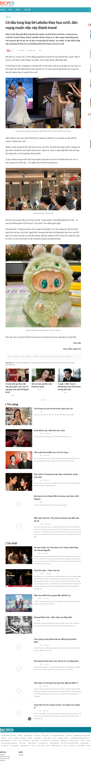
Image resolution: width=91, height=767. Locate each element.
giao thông (41, 745)
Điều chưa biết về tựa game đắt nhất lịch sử (52, 596)
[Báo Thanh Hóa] (36, 573)
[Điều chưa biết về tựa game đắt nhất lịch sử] (19, 603)
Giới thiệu (2, 755)
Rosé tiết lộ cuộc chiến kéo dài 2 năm (49, 431)
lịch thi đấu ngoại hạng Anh (9, 743)
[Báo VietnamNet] (36, 711)
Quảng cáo (2, 760)
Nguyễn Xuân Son (56, 745)
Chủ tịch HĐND (81, 745)
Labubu (10, 356)
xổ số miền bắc (45, 740)
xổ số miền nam (43, 743)
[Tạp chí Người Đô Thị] (35, 620)
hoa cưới (17, 356)
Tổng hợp (21, 755)
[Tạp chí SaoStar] (8, 395)
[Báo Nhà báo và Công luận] (36, 524)
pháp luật (23, 738)
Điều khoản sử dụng (5, 756)
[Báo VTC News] (60, 392)
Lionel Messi (37, 738)
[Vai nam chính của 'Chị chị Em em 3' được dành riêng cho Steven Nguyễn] (19, 555)
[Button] (12, 50)
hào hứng (68, 356)
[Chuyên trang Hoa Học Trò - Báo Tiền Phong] (9, 50)
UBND (88, 740)
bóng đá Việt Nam (64, 738)
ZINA (23, 356)
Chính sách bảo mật (5, 758)
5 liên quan (46, 664)
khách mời (49, 356)
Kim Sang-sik (54, 740)
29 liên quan (47, 455)
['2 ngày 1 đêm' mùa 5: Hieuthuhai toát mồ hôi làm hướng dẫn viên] (69, 375)
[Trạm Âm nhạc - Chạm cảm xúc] (19, 578)
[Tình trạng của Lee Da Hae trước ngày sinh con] (19, 416)
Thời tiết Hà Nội (54, 743)
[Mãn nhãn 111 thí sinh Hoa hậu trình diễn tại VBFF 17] (19, 691)
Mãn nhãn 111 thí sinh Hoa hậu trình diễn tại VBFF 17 (56, 683)
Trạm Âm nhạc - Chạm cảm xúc (47, 570)
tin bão (15, 740)
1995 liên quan (47, 433)
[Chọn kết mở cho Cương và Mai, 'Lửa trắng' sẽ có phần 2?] (19, 712)
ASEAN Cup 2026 (74, 740)
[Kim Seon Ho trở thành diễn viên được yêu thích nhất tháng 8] (19, 504)
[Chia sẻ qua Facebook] (7, 343)
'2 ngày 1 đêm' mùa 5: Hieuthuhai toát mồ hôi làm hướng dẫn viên (69, 387)
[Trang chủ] (7, 4)
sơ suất (41, 356)
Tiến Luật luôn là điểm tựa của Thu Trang (51, 452)
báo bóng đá (26, 740)
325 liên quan (31, 50)
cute (55, 356)
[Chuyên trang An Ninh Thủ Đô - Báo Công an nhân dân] (35, 553)
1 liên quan (48, 573)
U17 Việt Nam (5, 745)
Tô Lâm (83, 740)
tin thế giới (22, 743)
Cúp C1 (55, 738)
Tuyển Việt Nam (32, 743)
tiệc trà (61, 356)
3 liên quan (45, 553)
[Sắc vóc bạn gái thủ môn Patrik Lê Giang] (43, 375)
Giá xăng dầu (14, 745)
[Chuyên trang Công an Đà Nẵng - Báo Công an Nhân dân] (36, 686)
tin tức (10, 738)
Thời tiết (3, 738)
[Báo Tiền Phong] (34, 390)
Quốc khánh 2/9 (25, 745)
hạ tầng (16, 738)
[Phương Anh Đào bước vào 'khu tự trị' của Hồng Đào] (19, 669)
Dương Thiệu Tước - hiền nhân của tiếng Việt (53, 617)
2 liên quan (46, 480)
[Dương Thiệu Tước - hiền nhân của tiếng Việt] (19, 625)
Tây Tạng (37, 735)
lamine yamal (47, 738)
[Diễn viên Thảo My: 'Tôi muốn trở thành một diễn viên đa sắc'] (19, 526)
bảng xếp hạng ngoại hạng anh (79, 738)
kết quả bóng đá (6, 740)
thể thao (69, 735)
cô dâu (35, 356)
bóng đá (72, 745)
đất (20, 740)
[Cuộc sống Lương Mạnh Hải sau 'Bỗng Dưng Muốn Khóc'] (19, 647)
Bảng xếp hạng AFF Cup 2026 (82, 735)
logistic (30, 738)
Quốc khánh (35, 740)
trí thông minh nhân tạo (57, 735)
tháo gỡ (65, 745)
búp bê (29, 356)
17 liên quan (47, 524)
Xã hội (47, 745)
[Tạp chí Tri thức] (35, 598)
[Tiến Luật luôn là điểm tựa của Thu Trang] (19, 460)
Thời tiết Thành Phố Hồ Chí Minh (70, 743)
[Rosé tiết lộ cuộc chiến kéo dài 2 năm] (19, 438)
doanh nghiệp (84, 743)
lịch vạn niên (45, 735)
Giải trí (8, 17)
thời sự (33, 745)
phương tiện (63, 740)
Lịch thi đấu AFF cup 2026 (8, 735)
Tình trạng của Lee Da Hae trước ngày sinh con (53, 409)
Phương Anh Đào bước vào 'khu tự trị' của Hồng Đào (56, 661)
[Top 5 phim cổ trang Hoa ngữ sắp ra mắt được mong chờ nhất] (19, 482)
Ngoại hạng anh (28, 735)
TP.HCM (20, 735)
